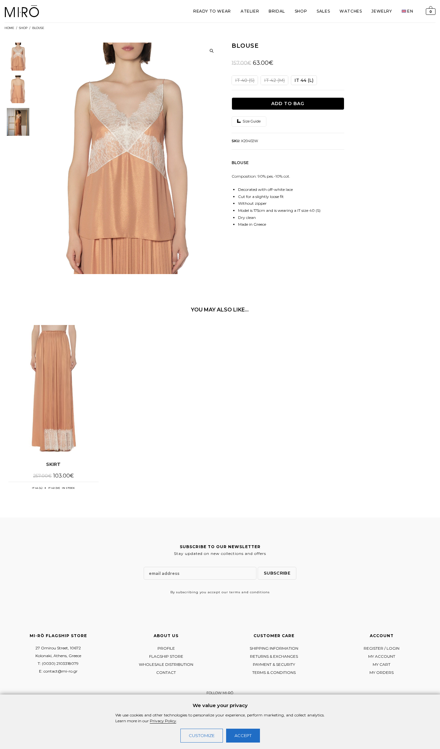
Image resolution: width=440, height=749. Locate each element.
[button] (211, 51)
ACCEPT (243, 735)
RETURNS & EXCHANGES (274, 656)
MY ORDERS (381, 672)
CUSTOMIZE (202, 735)
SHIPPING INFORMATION (274, 648)
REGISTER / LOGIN (381, 648)
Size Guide (251, 121)
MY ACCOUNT (381, 656)
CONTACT (166, 672)
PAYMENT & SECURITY (274, 664)
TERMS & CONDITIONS (274, 672)
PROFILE (166, 648)
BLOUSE (38, 28)
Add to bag (287, 103)
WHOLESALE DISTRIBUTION (166, 664)
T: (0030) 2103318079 (58, 663)
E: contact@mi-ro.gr (58, 671)
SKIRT (53, 464)
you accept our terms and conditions (235, 592)
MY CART (381, 664)
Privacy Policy (163, 720)
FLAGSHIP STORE (166, 656)
